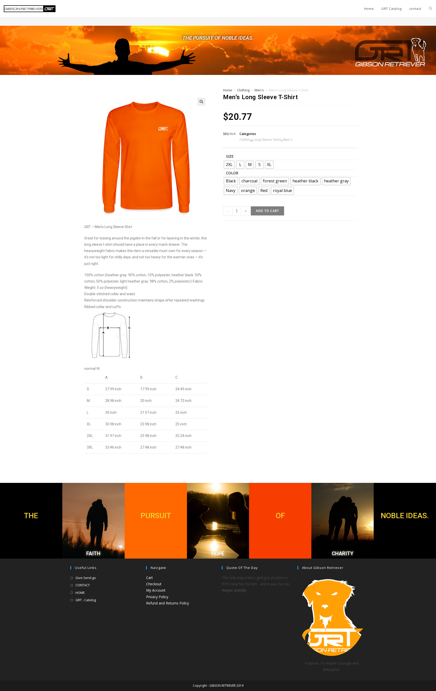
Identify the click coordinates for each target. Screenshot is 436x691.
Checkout (153, 584)
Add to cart (267, 211)
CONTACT (82, 585)
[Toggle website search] (430, 8)
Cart (149, 577)
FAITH (93, 553)
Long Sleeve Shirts (267, 139)
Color (232, 173)
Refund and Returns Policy (167, 603)
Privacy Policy (157, 596)
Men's (259, 90)
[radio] (229, 165)
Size (229, 156)
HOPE (217, 553)
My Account (156, 590)
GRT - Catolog (85, 600)
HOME (80, 592)
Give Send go (85, 577)
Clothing (243, 90)
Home (227, 90)
